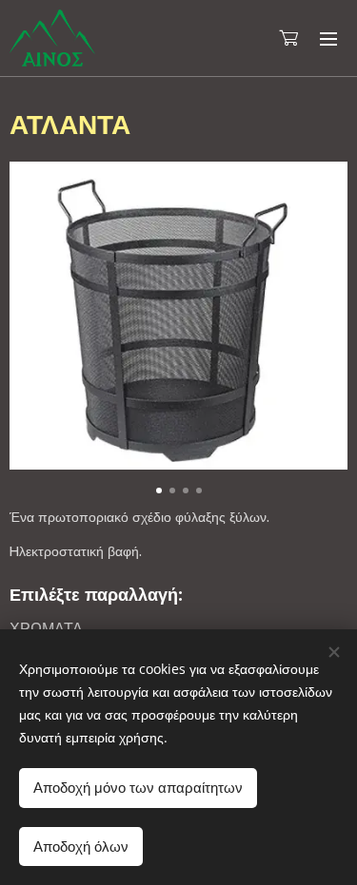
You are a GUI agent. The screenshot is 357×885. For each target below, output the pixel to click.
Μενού (328, 38)
